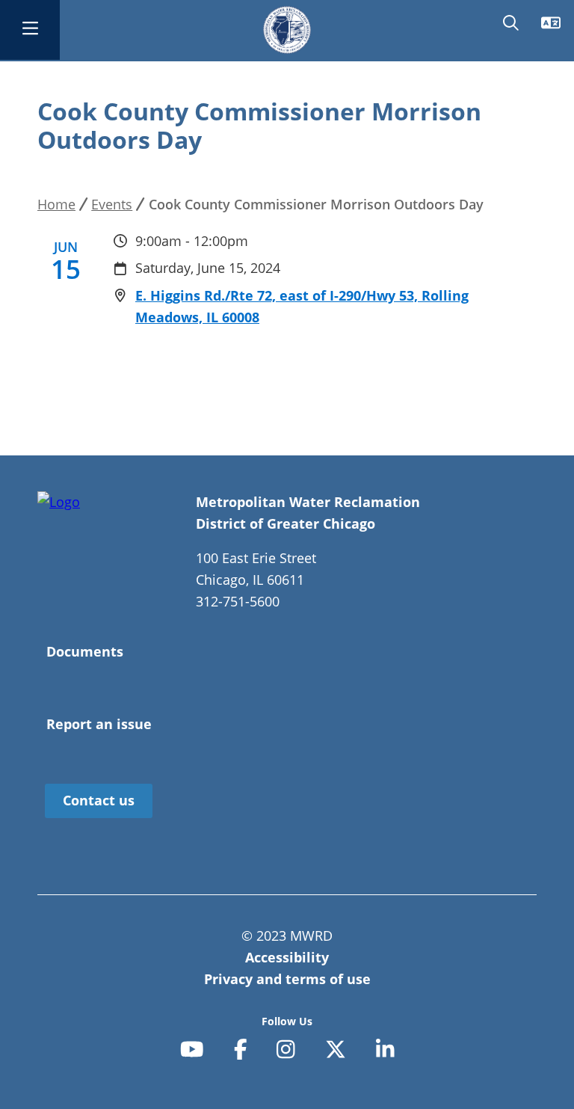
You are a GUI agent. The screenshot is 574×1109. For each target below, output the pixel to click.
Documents (84, 651)
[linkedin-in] (385, 1050)
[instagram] (286, 1050)
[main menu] (30, 30)
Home (56, 204)
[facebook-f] (240, 1050)
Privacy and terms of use (287, 979)
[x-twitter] (335, 1050)
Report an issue (99, 724)
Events (111, 204)
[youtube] (192, 1050)
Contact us (99, 800)
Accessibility (287, 957)
